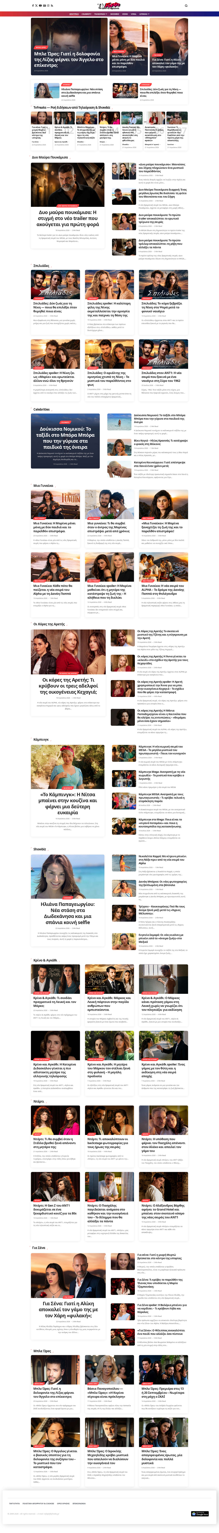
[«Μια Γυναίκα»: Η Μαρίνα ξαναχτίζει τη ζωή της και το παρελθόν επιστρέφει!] (163, 504)
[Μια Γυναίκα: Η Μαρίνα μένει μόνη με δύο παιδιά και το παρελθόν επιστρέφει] (129, 46)
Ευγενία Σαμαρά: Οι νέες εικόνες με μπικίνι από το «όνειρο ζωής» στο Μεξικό (161, 938)
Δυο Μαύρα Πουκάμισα (50, 157)
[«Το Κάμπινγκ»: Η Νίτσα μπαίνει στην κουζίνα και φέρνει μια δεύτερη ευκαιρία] (67, 767)
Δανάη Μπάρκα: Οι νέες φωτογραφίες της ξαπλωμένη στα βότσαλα (163, 883)
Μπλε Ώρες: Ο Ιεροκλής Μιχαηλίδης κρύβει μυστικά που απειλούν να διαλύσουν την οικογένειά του (107, 1457)
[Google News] (44, 5)
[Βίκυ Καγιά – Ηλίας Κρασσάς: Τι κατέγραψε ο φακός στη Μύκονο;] (119, 447)
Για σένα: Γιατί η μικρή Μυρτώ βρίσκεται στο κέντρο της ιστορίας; (40, 132)
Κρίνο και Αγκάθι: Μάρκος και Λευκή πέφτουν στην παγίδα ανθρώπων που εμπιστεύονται (109, 1004)
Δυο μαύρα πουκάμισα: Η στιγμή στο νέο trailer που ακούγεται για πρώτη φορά (67, 218)
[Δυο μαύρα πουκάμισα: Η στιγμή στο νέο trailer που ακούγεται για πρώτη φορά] (67, 185)
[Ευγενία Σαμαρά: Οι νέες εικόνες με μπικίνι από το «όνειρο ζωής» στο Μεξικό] (124, 941)
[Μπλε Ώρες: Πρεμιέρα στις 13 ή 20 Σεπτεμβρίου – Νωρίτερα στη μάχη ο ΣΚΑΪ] (163, 1370)
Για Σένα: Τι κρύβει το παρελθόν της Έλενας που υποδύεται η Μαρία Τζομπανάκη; (159, 1283)
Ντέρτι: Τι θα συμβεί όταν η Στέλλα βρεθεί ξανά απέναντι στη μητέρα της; (109, 132)
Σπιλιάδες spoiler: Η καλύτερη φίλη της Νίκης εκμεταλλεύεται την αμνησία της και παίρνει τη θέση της (109, 309)
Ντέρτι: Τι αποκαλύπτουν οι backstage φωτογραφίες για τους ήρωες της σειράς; (107, 1143)
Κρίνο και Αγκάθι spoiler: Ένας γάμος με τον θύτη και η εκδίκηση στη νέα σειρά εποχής (163, 1070)
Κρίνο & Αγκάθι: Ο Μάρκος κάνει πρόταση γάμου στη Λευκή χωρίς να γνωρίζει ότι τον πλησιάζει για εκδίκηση (162, 1004)
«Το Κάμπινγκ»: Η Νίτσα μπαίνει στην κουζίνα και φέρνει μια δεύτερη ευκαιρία (67, 803)
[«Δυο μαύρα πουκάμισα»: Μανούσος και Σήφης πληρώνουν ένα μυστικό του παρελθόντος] (124, 171)
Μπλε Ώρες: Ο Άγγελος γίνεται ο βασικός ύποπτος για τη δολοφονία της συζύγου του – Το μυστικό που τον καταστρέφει (55, 1459)
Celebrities (41, 409)
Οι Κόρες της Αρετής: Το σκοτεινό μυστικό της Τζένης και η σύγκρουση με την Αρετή (162, 634)
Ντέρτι (102, 142)
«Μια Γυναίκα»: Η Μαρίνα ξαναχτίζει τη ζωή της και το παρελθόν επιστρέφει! (162, 527)
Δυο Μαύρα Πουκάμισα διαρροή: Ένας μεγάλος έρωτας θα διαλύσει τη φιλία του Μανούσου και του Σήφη (163, 193)
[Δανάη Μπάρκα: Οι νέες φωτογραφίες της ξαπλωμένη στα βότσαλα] (124, 888)
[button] (186, 5)
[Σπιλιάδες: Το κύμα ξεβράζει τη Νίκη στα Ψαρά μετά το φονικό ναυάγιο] (163, 284)
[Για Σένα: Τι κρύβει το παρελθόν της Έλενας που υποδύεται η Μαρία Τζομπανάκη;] (123, 1286)
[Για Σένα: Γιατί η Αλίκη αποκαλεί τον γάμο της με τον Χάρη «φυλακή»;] (169, 46)
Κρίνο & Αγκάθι (45, 960)
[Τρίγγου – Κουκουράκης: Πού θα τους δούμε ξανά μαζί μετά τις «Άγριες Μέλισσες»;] (124, 913)
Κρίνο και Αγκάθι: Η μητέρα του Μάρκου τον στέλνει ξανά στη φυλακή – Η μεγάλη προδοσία (108, 1070)
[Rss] (52, 5)
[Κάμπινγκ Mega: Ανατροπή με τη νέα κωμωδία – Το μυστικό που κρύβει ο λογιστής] (124, 778)
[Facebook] (33, 5)
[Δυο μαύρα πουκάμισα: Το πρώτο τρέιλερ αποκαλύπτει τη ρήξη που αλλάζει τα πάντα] (124, 247)
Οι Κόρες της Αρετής (49, 624)
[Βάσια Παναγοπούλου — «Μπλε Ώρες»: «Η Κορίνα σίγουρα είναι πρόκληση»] (109, 1370)
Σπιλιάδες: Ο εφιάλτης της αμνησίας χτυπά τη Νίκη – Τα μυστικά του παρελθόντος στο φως (109, 379)
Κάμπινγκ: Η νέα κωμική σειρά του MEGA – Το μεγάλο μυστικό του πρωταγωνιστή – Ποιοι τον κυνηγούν (162, 750)
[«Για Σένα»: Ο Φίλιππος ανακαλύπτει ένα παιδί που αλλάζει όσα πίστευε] (123, 1337)
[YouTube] (40, 5)
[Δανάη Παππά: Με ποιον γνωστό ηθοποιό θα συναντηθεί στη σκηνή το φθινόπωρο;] (132, 118)
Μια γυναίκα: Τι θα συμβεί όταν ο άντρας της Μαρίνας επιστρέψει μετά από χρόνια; (108, 527)
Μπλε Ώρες (41, 47)
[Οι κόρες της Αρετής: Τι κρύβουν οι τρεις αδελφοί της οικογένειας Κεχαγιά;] (68, 651)
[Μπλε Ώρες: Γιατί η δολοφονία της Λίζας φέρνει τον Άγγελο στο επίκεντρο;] (55, 1370)
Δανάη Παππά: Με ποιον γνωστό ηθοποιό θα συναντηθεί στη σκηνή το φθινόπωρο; (131, 134)
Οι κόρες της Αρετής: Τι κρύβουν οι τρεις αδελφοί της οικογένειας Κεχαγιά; (68, 685)
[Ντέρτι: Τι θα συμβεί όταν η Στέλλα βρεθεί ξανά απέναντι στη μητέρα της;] (109, 118)
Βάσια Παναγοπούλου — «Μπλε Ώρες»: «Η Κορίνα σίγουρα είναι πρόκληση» (106, 1392)
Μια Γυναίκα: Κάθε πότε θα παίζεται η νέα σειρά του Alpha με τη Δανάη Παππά (52, 590)
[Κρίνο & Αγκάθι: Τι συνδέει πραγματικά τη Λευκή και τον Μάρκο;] (64, 118)
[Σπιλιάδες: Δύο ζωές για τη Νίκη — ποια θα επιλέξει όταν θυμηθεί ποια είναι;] (125, 90)
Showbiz (66, 85)
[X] (36, 5)
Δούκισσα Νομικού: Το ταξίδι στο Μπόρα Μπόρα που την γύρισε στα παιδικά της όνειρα (159, 418)
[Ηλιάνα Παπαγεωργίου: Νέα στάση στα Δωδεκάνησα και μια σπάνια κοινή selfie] (46, 90)
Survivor (170, 144)
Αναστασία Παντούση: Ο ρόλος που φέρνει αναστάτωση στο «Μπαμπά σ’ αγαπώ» (154, 134)
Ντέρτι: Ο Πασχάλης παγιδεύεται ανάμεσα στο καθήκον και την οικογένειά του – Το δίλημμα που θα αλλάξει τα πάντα (107, 1213)
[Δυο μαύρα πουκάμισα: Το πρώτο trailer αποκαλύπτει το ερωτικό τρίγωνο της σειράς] (124, 221)
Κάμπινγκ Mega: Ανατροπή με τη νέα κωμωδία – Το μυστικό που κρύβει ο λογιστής (162, 775)
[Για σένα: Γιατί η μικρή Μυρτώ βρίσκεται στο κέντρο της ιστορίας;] (41, 118)
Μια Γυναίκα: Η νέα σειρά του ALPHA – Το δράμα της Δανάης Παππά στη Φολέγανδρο (163, 590)
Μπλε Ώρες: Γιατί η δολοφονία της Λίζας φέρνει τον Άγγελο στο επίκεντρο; (68, 59)
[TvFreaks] (109, 6)
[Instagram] (48, 5)
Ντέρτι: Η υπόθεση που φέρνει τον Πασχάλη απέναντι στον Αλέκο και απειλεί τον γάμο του (163, 1145)
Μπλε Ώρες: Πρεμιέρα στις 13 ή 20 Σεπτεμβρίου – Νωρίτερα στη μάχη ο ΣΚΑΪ (163, 1392)
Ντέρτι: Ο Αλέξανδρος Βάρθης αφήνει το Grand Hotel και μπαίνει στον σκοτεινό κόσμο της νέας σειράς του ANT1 (163, 1211)
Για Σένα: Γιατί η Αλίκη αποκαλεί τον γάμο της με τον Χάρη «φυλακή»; (168, 63)
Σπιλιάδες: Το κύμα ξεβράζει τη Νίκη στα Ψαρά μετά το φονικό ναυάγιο (162, 307)
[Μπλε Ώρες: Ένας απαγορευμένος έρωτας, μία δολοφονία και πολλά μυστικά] (163, 1432)
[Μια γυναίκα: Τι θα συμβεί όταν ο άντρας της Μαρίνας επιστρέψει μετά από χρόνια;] (109, 504)
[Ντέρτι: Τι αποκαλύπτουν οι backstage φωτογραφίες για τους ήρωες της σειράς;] (109, 1120)
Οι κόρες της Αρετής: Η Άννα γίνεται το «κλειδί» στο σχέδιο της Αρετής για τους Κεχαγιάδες (162, 660)
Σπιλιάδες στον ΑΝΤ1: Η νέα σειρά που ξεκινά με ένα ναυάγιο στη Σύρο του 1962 (162, 377)
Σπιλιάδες (146, 85)
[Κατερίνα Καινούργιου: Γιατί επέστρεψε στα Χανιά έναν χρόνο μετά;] (119, 469)
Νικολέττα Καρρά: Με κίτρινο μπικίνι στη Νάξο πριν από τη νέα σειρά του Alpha (162, 859)
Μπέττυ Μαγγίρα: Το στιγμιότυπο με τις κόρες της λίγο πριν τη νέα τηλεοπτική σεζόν (86, 132)
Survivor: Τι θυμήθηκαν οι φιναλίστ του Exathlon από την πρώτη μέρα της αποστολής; (175, 134)
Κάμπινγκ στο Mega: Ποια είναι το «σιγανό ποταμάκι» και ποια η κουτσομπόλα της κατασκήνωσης (160, 823)
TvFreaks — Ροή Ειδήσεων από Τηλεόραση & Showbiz (71, 107)
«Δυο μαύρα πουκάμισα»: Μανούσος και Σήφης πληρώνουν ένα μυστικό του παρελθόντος (162, 168)
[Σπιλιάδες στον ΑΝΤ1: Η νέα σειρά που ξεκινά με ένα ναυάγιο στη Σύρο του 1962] (163, 354)
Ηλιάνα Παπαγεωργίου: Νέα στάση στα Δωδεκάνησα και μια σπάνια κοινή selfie (82, 92)
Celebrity (65, 422)
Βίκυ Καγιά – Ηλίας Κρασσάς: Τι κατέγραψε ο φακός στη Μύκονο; (161, 442)
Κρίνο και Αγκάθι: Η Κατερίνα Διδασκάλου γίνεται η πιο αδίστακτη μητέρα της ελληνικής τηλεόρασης (54, 1070)
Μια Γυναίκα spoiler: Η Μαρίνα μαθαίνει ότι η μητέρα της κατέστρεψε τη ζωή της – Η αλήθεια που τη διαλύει (109, 592)
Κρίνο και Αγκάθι (61, 142)
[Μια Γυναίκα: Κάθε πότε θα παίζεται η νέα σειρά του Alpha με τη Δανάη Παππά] (55, 567)
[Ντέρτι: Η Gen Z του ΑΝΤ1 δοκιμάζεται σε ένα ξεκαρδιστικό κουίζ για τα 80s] (55, 1186)
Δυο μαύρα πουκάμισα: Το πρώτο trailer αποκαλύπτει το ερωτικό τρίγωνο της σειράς (159, 218)
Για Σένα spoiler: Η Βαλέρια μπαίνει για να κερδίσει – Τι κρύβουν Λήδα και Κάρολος (162, 1308)
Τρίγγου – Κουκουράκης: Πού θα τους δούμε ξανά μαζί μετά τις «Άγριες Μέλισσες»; (162, 910)
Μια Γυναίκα (119, 51)
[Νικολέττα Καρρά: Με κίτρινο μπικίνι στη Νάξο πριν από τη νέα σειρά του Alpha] (124, 863)
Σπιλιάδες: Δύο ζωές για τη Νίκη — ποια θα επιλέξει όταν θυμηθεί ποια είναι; (161, 92)
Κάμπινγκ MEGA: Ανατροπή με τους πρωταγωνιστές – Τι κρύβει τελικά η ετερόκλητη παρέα (162, 797)
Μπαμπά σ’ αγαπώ (152, 144)
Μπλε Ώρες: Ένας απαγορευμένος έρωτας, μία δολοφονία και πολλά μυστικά (162, 1457)
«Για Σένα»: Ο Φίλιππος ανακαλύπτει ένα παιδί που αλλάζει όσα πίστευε (161, 1332)
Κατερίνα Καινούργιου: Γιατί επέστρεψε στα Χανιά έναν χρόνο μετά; (159, 464)
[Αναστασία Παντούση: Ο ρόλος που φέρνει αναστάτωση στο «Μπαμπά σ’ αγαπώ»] (154, 118)
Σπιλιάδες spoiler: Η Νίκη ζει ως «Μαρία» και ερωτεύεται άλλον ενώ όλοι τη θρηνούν (53, 377)
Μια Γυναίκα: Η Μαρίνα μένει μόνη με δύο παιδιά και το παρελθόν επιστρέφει (128, 61)
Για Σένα (157, 55)
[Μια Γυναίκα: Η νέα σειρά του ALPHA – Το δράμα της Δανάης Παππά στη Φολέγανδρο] (163, 567)
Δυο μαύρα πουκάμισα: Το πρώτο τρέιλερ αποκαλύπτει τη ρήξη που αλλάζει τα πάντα (160, 244)
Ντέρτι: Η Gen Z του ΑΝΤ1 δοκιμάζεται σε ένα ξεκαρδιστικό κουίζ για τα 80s (54, 1209)
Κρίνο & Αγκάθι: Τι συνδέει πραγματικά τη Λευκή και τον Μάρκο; (63, 132)
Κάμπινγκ (41, 739)
